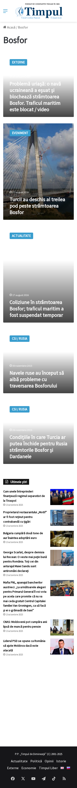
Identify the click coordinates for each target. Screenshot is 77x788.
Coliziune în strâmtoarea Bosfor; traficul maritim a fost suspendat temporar (37, 308)
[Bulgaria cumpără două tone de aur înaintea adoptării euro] (62, 539)
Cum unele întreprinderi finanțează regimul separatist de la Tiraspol (24, 495)
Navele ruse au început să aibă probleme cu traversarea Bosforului (37, 379)
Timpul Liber (48, 768)
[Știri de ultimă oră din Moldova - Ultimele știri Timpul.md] (39, 11)
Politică (36, 761)
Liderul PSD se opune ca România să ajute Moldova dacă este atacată (24, 645)
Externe (13, 768)
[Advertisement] (38, 701)
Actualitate (19, 761)
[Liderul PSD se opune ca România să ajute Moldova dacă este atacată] (62, 646)
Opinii (49, 761)
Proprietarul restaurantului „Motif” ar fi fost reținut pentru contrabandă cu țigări (25, 516)
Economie (28, 768)
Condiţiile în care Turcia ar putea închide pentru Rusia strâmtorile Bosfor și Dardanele (38, 447)
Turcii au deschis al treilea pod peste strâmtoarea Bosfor (37, 205)
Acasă (10, 27)
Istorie (61, 761)
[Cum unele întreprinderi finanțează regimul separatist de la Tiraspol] (62, 497)
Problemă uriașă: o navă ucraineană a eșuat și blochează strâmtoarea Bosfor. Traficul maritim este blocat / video (35, 96)
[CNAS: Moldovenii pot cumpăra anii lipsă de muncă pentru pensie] (62, 627)
